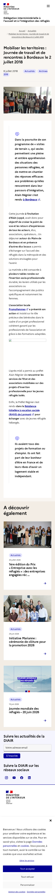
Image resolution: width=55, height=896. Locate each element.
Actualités (32, 31)
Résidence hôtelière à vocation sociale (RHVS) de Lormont (24, 410)
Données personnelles (36, 892)
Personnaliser (27, 885)
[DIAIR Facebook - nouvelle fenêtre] (21, 778)
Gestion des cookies (16, 892)
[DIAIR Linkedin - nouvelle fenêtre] (29, 778)
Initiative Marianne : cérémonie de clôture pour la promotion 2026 (27, 642)
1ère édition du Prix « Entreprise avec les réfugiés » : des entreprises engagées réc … (27, 570)
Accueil (22, 31)
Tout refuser (27, 877)
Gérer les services (27, 860)
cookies (25, 846)
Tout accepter (27, 869)
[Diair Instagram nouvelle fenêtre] (6, 778)
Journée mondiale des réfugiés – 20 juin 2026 (24, 710)
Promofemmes (17, 309)
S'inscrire (12, 755)
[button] (50, 820)
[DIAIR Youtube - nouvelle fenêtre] (14, 778)
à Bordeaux (30, 199)
